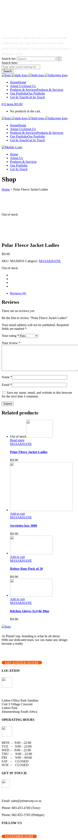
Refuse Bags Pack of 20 (26, 568)
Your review (11, 343)
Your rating (10, 335)
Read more (17, 440)
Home (6, 189)
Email (7, 384)
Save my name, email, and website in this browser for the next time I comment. (37, 394)
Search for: (9, 58)
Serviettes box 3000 (23, 525)
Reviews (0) (18, 293)
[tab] (43, 293)
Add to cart (17, 513)
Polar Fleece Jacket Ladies (28, 452)
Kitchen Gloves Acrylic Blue (29, 611)
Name (7, 377)
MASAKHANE (50, 261)
